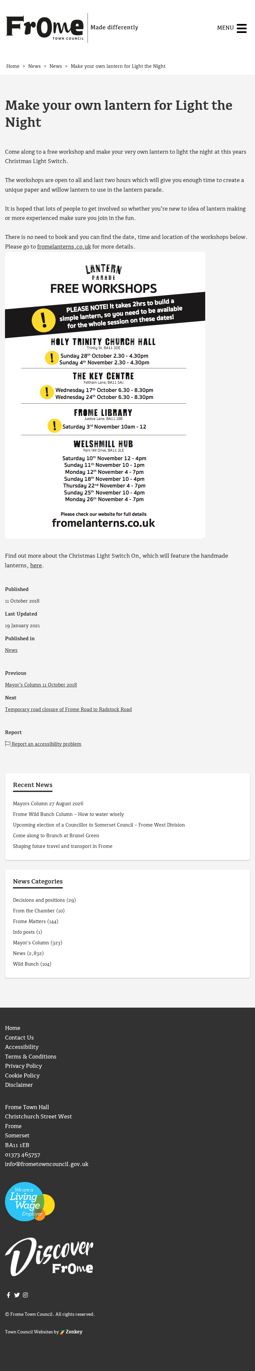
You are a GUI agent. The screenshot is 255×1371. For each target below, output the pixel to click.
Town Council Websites (29, 1332)
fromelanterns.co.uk (64, 247)
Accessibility (22, 1047)
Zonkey (73, 1332)
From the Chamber (34, 911)
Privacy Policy (23, 1066)
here (36, 566)
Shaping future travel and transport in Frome (63, 846)
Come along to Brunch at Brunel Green (57, 836)
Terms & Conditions (30, 1057)
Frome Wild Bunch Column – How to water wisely (68, 814)
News (11, 650)
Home (12, 1028)
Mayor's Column (31, 943)
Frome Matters (29, 921)
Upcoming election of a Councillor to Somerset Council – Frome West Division (99, 825)
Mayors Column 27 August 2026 (48, 804)
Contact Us (19, 1038)
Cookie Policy (22, 1076)
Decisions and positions (39, 900)
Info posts (24, 932)
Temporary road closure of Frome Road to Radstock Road (68, 709)
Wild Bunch (26, 964)
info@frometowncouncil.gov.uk (46, 1164)
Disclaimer (19, 1085)
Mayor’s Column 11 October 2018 (41, 685)
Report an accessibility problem (45, 744)
